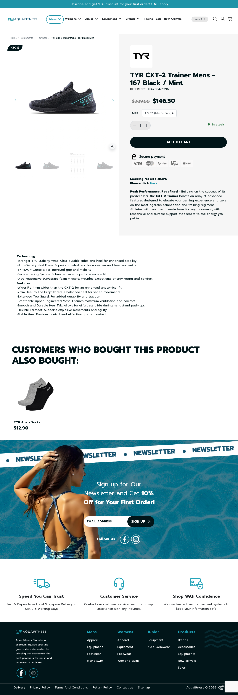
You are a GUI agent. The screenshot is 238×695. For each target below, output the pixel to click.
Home (13, 38)
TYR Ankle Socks (27, 422)
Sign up (138, 521)
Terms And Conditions (71, 687)
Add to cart (178, 142)
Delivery (19, 687)
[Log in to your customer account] (221, 19)
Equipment (95, 647)
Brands (183, 640)
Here (153, 183)
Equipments (27, 38)
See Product (34, 393)
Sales (182, 667)
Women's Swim (128, 661)
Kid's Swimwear (159, 647)
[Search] (214, 19)
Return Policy (102, 687)
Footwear (42, 38)
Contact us (125, 687)
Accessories (186, 647)
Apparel (93, 640)
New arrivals (187, 661)
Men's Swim (95, 661)
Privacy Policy (40, 687)
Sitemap (144, 687)
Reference (138, 89)
